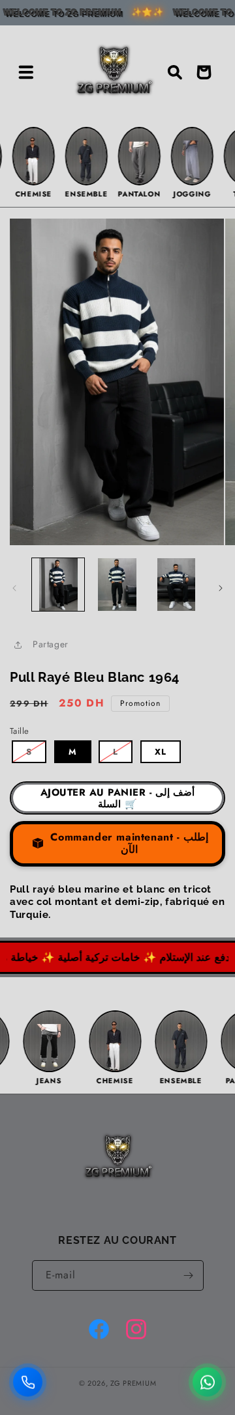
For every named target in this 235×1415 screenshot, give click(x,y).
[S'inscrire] (188, 1275)
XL (160, 752)
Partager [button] (51, 644)
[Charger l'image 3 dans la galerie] (176, 584)
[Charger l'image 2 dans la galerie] (117, 584)
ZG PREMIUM (133, 1383)
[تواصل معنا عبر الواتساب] (207, 1381)
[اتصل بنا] (27, 1381)
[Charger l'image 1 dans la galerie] (58, 584)
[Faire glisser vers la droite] (220, 588)
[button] (26, 72)
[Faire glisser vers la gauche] (14, 588)
